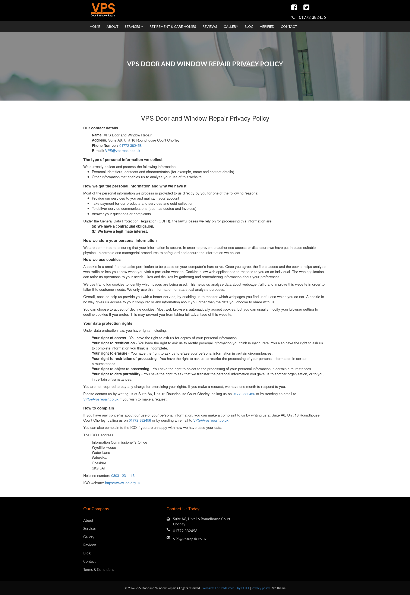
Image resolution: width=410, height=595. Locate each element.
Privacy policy (261, 588)
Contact (289, 26)
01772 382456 (312, 18)
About (112, 26)
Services (89, 529)
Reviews (209, 26)
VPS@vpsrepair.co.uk (122, 150)
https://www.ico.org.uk (123, 482)
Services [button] (133, 26)
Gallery (231, 26)
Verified (267, 26)
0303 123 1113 (123, 475)
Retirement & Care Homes (172, 26)
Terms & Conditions (98, 570)
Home (95, 26)
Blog (249, 26)
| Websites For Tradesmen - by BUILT (225, 588)
